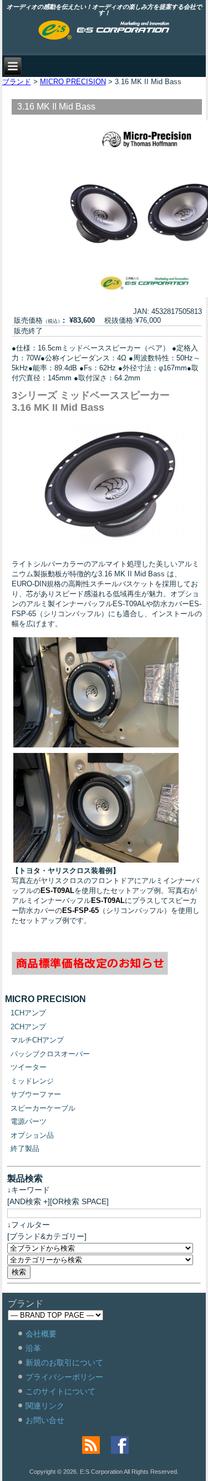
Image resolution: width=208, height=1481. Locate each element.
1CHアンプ (28, 1013)
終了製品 (25, 1148)
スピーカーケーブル (43, 1108)
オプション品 (32, 1135)
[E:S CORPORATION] (104, 31)
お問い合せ (45, 1420)
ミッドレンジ (32, 1081)
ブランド (16, 82)
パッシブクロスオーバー (50, 1054)
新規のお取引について (64, 1362)
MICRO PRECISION (73, 82)
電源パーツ (29, 1121)
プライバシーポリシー (64, 1376)
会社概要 (41, 1333)
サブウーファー (36, 1094)
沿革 (33, 1348)
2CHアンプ (28, 1027)
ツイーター (29, 1067)
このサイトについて (60, 1391)
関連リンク (45, 1405)
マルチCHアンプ (37, 1040)
